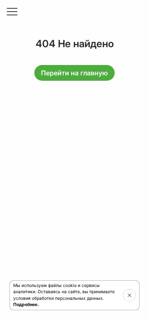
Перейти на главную (74, 73)
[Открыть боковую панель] (11, 11)
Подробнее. (25, 304)
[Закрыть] (129, 295)
